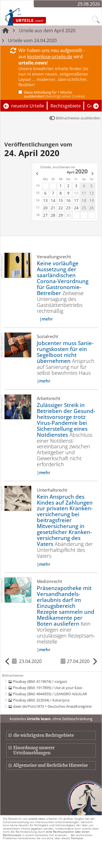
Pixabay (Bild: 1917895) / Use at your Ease (47, 687)
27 (45, 215)
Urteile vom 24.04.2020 (32, 40)
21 (53, 207)
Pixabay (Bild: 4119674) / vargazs (40, 681)
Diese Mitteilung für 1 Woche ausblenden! (54, 94)
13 (45, 200)
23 (68, 207)
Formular (77, 838)
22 (60, 207)
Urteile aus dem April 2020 (47, 30)
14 (53, 200)
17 (76, 200)
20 (45, 207)
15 (60, 200)
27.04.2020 (78, 661)
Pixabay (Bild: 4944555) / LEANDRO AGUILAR (50, 693)
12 (91, 193)
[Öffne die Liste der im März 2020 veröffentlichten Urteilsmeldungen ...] (36, 174)
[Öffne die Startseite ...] (37, 16)
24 (76, 207)
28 (53, 215)
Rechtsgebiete (65, 106)
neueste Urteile (27, 106)
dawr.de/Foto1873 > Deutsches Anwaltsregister (52, 706)
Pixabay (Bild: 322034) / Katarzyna (41, 700)
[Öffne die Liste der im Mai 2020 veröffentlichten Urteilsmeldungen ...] (92, 174)
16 (68, 200)
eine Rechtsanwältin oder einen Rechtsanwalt (46, 833)
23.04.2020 (30, 661)
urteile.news (36, 819)
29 (60, 215)
